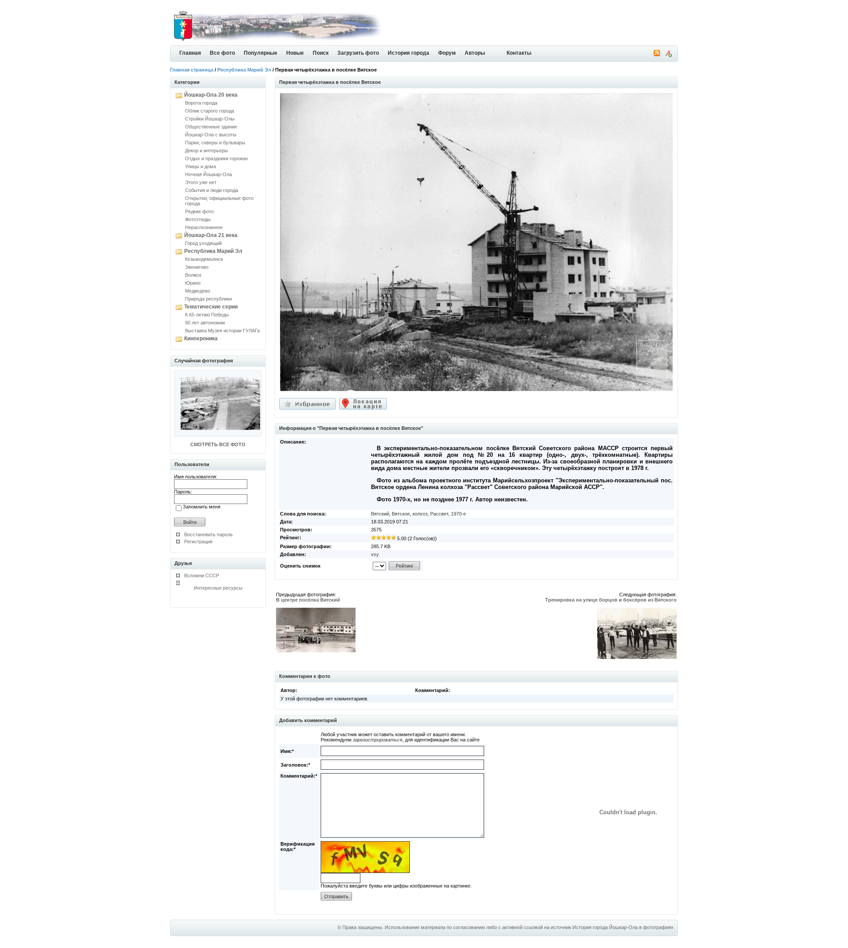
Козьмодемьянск (204, 259)
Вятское (401, 513)
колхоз (420, 513)
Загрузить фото (358, 53)
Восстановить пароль (208, 534)
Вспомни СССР (201, 575)
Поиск (321, 53)
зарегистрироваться (377, 739)
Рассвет (439, 513)
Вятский (380, 513)
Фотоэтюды (198, 219)
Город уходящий (203, 243)
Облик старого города (209, 110)
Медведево (197, 290)
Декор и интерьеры (206, 150)
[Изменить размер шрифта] (668, 55)
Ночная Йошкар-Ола (208, 174)
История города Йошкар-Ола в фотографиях (623, 927)
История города (408, 53)
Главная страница (191, 69)
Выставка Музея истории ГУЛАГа (222, 330)
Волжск (193, 275)
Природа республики (208, 298)
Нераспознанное (204, 227)
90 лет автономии (205, 322)
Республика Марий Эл (244, 69)
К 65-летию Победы (207, 314)
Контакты (519, 53)
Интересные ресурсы (218, 588)
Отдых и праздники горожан (216, 158)
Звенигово (196, 267)
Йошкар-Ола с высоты (210, 134)
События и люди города (211, 190)
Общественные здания (211, 126)
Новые (295, 53)
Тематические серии (211, 307)
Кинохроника (201, 338)
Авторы (475, 53)
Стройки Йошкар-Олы (210, 118)
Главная (190, 53)
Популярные (260, 53)
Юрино (193, 283)
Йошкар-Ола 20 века (211, 95)
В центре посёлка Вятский (308, 599)
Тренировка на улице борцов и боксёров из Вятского (611, 599)
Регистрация (198, 541)
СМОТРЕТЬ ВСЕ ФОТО (218, 444)
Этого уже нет (200, 182)
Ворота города (201, 102)
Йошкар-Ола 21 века (211, 235)
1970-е (458, 513)
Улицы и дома (200, 166)
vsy (375, 554)
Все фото (222, 53)
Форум (447, 53)
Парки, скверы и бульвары (215, 142)
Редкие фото (199, 211)
